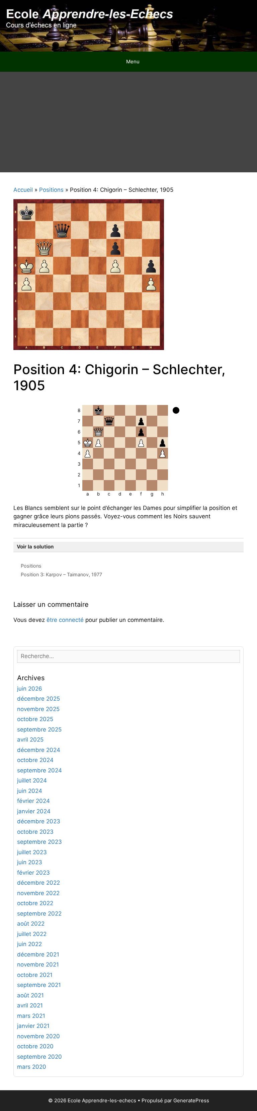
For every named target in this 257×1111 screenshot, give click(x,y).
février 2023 (33, 872)
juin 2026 (29, 688)
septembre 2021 (39, 985)
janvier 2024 (34, 811)
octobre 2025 (35, 719)
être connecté (65, 620)
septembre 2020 (39, 1056)
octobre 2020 (35, 1046)
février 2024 (33, 801)
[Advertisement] (128, 122)
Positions (31, 566)
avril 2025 (30, 739)
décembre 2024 (38, 750)
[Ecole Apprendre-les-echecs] (128, 25)
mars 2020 (31, 1066)
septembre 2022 (39, 913)
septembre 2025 (39, 729)
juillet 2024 (32, 780)
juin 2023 (29, 862)
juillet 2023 (32, 852)
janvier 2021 (33, 1025)
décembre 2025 (38, 698)
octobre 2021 (35, 975)
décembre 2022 (38, 882)
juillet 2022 (32, 934)
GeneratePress (191, 1100)
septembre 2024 (39, 770)
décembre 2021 (38, 954)
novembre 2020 (38, 1036)
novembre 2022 (38, 893)
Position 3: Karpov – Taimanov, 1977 (61, 574)
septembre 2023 (39, 841)
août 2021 (30, 995)
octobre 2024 (35, 760)
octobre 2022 (35, 903)
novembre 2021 (38, 964)
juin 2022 (29, 944)
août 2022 (31, 923)
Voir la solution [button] (35, 546)
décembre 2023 (38, 821)
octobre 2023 (35, 831)
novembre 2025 (38, 709)
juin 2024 (29, 790)
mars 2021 (31, 1015)
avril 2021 (30, 1005)
